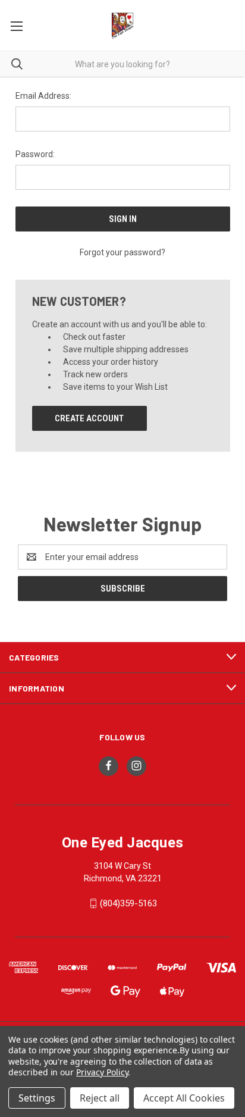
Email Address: (43, 96)
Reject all (100, 1098)
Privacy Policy (102, 1072)
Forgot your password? (122, 252)
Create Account (89, 418)
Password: (35, 154)
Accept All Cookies (184, 1098)
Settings (36, 1098)
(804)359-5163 (128, 903)
